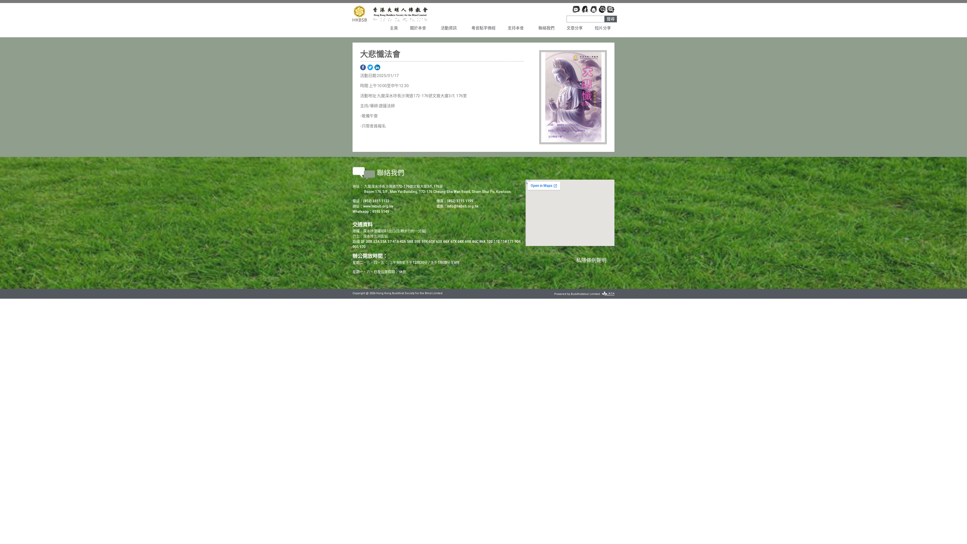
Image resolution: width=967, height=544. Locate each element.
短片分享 (603, 28)
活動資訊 (449, 28)
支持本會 (516, 28)
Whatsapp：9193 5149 (371, 212)
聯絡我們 (546, 28)
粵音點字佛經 (483, 28)
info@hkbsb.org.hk (462, 206)
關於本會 (418, 28)
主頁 (394, 28)
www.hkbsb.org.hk (378, 206)
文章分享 (575, 28)
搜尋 (611, 19)
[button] (363, 67)
